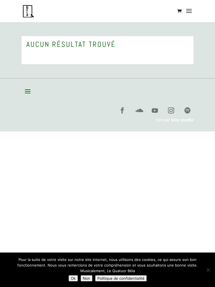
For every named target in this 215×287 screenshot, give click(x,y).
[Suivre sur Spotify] (187, 110)
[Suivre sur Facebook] (122, 110)
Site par (174, 119)
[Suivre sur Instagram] (171, 110)
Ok (73, 278)
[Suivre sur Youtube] (155, 110)
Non (86, 278)
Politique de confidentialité (120, 278)
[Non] (208, 270)
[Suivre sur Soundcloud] (138, 110)
